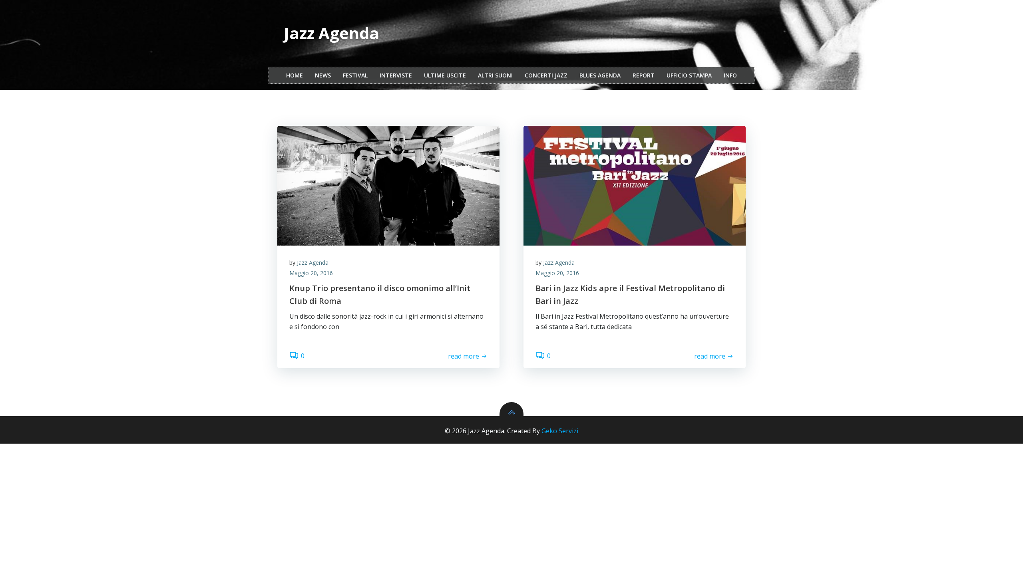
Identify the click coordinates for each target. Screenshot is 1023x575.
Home (294, 75)
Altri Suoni (495, 75)
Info (730, 75)
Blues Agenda (600, 75)
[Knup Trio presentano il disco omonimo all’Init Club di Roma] (388, 186)
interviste (396, 75)
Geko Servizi (559, 430)
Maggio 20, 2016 (311, 273)
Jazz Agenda (312, 262)
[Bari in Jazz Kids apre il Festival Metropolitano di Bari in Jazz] (634, 186)
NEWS (323, 75)
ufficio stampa (689, 75)
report (644, 75)
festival (355, 75)
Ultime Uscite (445, 75)
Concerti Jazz (546, 75)
